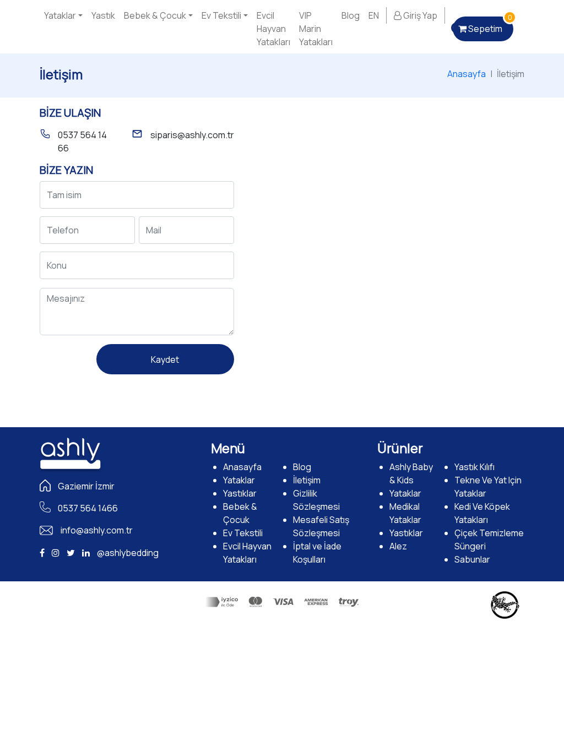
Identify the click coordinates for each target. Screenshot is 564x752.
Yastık (103, 15)
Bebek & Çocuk (155, 15)
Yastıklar (240, 493)
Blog (350, 15)
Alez (398, 546)
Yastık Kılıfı (474, 467)
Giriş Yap (419, 15)
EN (373, 15)
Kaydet (165, 359)
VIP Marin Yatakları (316, 28)
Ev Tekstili (221, 15)
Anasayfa (466, 74)
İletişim (307, 480)
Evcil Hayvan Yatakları (273, 28)
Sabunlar (472, 559)
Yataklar (60, 15)
